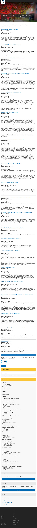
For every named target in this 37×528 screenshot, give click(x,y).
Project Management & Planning (9, 424)
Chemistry (5, 450)
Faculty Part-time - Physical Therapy (8, 267)
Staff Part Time (6, 389)
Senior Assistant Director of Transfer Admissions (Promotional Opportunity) (15, 73)
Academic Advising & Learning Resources (11, 398)
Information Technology (7, 418)
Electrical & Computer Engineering (9, 443)
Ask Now (3, 365)
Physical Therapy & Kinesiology (9, 468)
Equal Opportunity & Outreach (7, 502)
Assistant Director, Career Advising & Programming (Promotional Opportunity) (15, 196)
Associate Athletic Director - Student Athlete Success (11, 44)
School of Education (7, 436)
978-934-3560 (3, 523)
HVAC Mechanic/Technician (8, 416)
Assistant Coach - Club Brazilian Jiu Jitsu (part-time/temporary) (12, 57)
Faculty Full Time (6, 384)
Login (18, 478)
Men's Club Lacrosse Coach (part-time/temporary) (10, 313)
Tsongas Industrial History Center (9, 431)
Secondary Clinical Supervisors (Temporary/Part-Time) (11, 163)
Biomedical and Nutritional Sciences (10, 465)
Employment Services (6, 504)
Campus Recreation (7, 406)
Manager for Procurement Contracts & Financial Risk (11, 238)
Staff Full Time (6, 387)
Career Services (6, 407)
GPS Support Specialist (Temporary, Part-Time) (9, 182)
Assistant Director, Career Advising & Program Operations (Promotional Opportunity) (17, 212)
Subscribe (18, 490)
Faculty (4, 414)
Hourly (4, 386)
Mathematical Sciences (7, 453)
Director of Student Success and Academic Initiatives (11, 92)
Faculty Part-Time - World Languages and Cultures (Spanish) (12, 227)
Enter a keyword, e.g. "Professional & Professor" (10, 375)
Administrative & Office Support (9, 402)
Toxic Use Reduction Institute (8, 469)
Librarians (5, 420)
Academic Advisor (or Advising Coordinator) (9, 112)
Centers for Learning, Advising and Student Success (12, 408)
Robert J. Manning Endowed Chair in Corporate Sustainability (12, 139)
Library (4, 421)
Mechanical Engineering (7, 445)
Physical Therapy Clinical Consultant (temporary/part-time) (12, 281)
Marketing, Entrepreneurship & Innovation (11, 461)
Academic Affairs (6, 399)
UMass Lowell (6, 394)
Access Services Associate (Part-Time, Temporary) (10, 250)
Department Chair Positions (8, 411)
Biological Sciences (7, 449)
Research (5, 428)
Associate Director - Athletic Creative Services (9, 29)
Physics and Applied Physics (8, 454)
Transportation (6, 430)
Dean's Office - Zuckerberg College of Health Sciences (13, 466)
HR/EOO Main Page (5, 497)
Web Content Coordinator (6, 341)
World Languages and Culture (9, 437)
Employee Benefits (5, 500)
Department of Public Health (8, 467)
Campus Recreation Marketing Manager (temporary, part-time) (12, 327)
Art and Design (6, 435)
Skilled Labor (5, 429)
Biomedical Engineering (7, 441)
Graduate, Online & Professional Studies (10, 415)
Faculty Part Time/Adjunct (8, 385)
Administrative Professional (8, 403)
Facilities (5, 413)
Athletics (5, 405)
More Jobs (18, 354)
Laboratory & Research (8, 419)
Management (6, 460)
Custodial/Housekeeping (8, 410)
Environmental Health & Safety (9, 412)
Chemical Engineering (7, 442)
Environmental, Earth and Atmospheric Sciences (12, 452)
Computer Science (6, 451)
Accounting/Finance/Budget (8, 400)
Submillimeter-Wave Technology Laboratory (11, 455)
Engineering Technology (7, 444)
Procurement (6, 423)
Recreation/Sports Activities (8, 427)
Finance (5, 459)
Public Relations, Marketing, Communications (11, 426)
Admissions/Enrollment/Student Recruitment (11, 404)
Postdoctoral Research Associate (9, 422)
